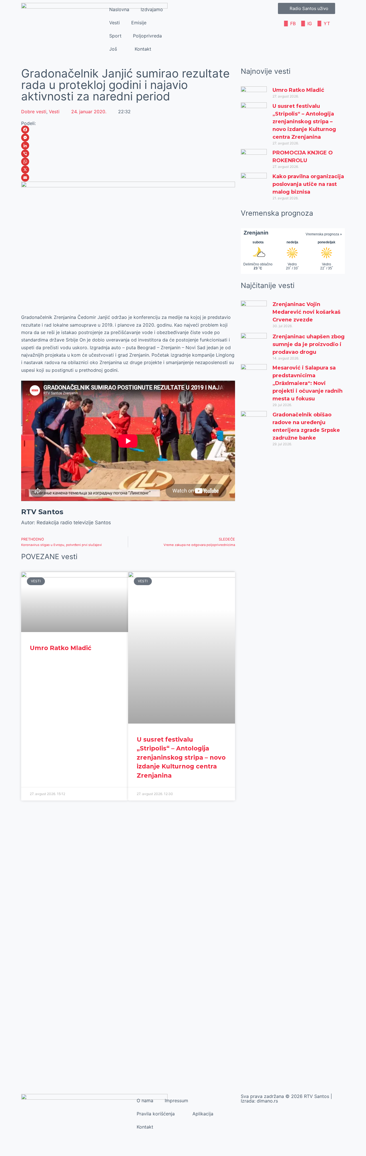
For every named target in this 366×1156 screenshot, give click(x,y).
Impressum (176, 1100)
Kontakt (143, 49)
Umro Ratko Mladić (60, 648)
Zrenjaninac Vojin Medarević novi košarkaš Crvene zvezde (306, 312)
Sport (115, 36)
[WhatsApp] (128, 162)
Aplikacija (202, 1114)
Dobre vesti (33, 111)
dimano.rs (267, 1101)
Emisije (138, 22)
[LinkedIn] (128, 146)
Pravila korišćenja (156, 1114)
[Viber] (128, 154)
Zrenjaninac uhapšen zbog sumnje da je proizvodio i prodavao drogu (308, 344)
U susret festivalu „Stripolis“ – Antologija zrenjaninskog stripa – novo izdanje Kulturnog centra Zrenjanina (181, 757)
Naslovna (119, 9)
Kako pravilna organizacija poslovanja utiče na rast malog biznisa (308, 184)
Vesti (114, 22)
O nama (145, 1100)
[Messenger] (128, 138)
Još (113, 49)
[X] (128, 170)
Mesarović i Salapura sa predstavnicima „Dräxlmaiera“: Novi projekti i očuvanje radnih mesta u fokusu (307, 383)
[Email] (128, 178)
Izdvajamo (152, 9)
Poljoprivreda (147, 36)
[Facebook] (128, 130)
